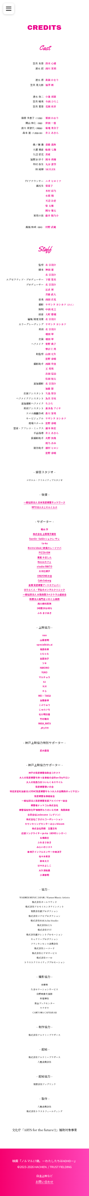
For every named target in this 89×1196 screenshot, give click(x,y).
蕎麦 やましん (44, 557)
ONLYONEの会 (44, 575)
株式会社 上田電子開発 (44, 534)
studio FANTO (44, 566)
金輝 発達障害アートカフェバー (45, 585)
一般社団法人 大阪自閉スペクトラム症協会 (44, 594)
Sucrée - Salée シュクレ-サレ (44, 538)
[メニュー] (8, 8)
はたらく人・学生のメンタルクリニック (44, 589)
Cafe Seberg (44, 580)
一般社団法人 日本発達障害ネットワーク (44, 502)
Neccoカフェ (44, 562)
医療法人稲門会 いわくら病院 (44, 599)
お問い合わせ (44, 1182)
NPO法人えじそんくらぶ (44, 507)
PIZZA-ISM (44, 552)
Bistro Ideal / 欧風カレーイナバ (44, 548)
